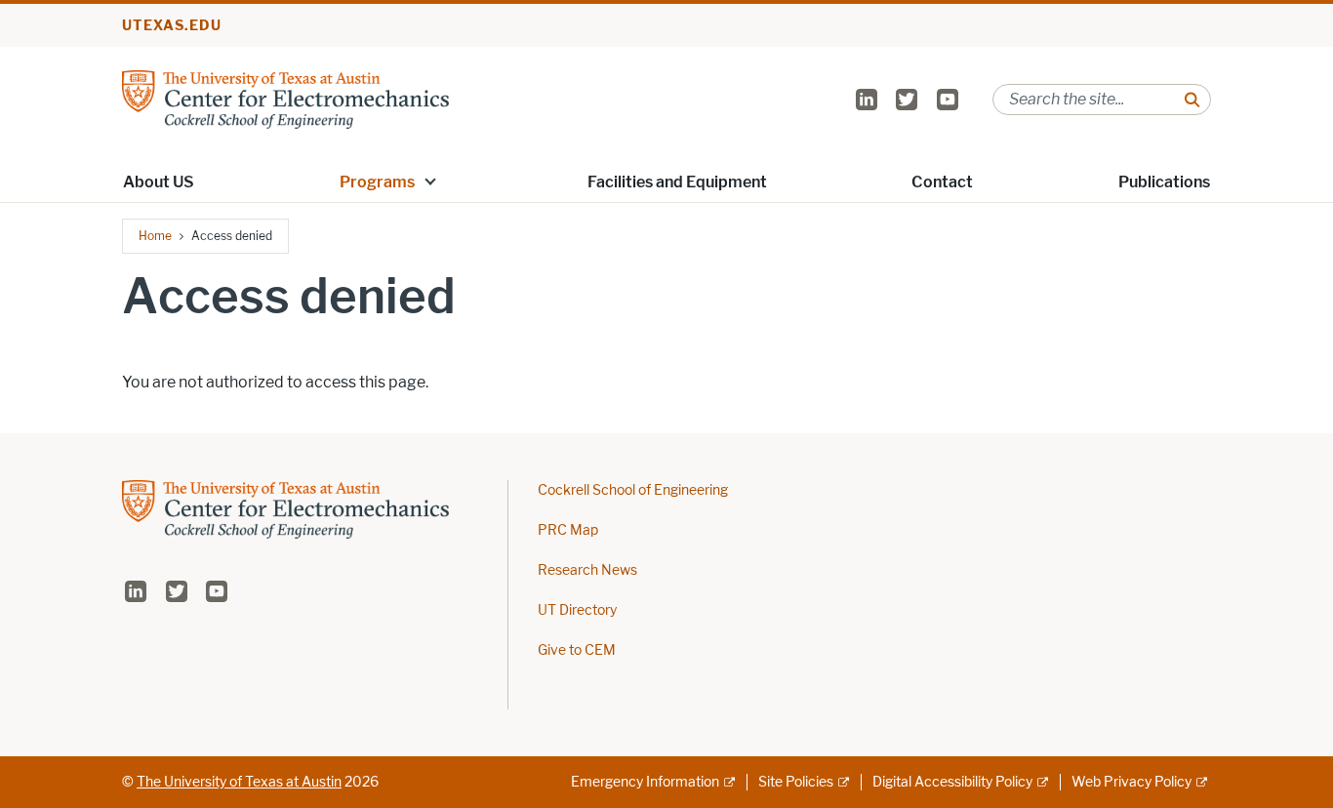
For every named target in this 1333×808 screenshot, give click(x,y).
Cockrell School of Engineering (633, 490)
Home (155, 235)
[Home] (285, 98)
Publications (1164, 182)
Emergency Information (645, 782)
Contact (942, 182)
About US (158, 182)
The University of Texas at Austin (239, 782)
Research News (587, 570)
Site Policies (795, 782)
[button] (430, 180)
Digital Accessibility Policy (952, 782)
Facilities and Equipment (677, 182)
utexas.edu (172, 26)
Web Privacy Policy (1131, 782)
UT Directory (577, 610)
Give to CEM (577, 650)
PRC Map (568, 530)
